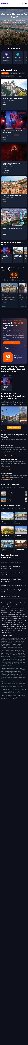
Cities (2, 8)
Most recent (21, 73)
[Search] (22, 3)
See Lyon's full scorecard (11, 343)
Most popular (5, 73)
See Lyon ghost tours (7, 479)
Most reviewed (13, 73)
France (8, 8)
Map (21, 76)
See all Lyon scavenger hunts (9, 455)
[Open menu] (25, 3)
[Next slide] (25, 296)
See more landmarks (14, 427)
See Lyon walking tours (7, 469)
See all (3, 430)
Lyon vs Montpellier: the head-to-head (13, 347)
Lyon (13, 8)
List (8, 76)
